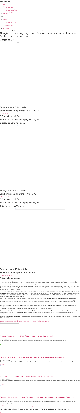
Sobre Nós (5, 13)
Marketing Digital (9, 12)
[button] (40, 16)
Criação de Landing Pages (11, 10)
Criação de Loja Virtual (10, 9)
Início (1, 30)
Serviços (4, 6)
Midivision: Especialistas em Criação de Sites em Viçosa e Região (27, 376)
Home (3, 4)
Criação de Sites (9, 7)
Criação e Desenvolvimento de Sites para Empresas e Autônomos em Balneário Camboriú (37, 397)
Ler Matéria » (3, 343)
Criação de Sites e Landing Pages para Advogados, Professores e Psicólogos (32, 357)
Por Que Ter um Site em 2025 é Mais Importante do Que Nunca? (26, 336)
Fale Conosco (5, 15)
